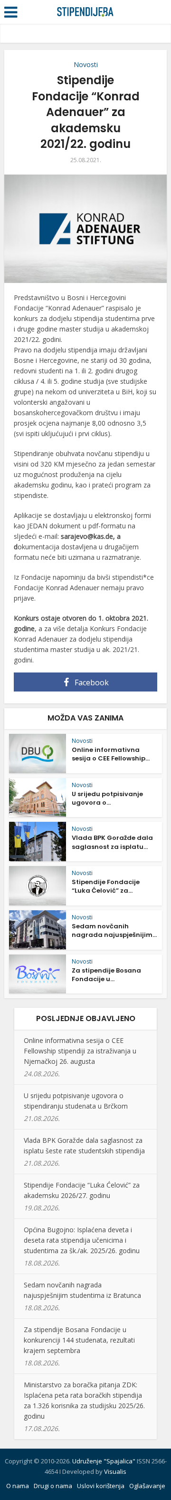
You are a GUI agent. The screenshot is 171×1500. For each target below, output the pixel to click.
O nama (17, 1485)
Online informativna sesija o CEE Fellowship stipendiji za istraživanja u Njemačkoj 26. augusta (80, 1051)
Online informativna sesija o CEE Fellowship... (111, 754)
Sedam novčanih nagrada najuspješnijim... (114, 930)
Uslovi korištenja (100, 1485)
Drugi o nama (53, 1485)
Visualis (115, 1471)
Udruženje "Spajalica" (103, 1461)
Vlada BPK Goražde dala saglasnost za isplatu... (112, 842)
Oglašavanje (147, 1485)
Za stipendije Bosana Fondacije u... (106, 975)
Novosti (86, 64)
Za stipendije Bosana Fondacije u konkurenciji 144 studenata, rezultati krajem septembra (79, 1340)
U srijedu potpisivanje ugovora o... (107, 798)
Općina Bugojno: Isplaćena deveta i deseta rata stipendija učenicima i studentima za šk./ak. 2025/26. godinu (82, 1240)
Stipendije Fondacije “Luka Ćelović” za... (106, 886)
